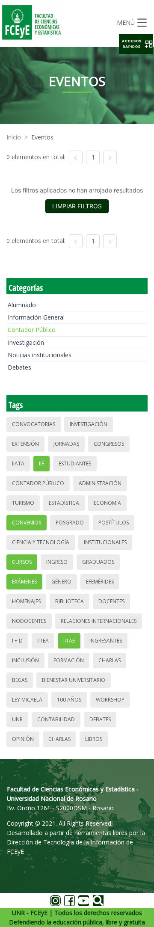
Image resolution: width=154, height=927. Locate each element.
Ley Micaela (27, 699)
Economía (107, 502)
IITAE (69, 640)
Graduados (98, 562)
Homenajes (26, 601)
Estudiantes (75, 463)
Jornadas (66, 443)
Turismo (23, 502)
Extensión (25, 443)
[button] (136, 44)
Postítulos (113, 522)
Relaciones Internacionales (98, 621)
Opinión (23, 739)
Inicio (13, 137)
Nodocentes (29, 621)
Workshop (110, 699)
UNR (17, 719)
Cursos (22, 562)
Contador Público (32, 330)
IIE (41, 463)
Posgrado (70, 522)
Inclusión (25, 660)
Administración (100, 483)
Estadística (64, 502)
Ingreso (57, 562)
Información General (36, 317)
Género (61, 581)
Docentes (111, 601)
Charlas (109, 660)
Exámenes (24, 581)
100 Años (69, 699)
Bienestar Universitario (73, 680)
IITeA (43, 640)
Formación (68, 660)
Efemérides (100, 581)
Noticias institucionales (39, 355)
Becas (19, 680)
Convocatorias (33, 424)
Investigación (26, 342)
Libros (93, 739)
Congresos (109, 443)
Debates (19, 367)
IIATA (18, 463)
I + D (17, 640)
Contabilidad (56, 719)
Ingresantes (105, 640)
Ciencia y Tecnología (40, 542)
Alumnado (22, 305)
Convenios (26, 522)
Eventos (42, 137)
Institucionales (105, 542)
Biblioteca (69, 601)
